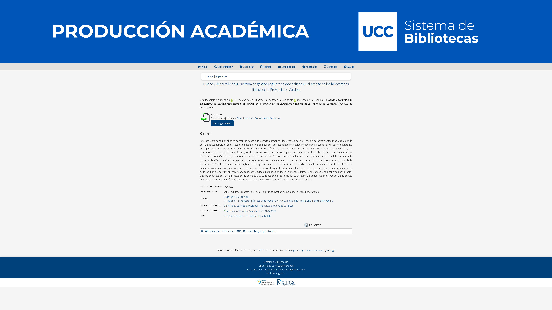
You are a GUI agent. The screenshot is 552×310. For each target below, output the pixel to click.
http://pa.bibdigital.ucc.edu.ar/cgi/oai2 (308, 250)
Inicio (204, 66)
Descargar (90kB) (222, 123)
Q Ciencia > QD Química (236, 196)
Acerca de (311, 66)
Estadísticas (288, 66)
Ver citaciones (268, 210)
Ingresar (209, 76)
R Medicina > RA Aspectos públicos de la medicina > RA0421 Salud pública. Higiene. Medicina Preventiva (278, 200)
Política (266, 66)
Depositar (248, 66)
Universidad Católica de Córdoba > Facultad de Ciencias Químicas (258, 205)
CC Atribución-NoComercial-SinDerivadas (258, 118)
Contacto (331, 66)
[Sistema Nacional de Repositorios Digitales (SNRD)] (266, 282)
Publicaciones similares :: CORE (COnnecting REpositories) (239, 231)
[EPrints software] (286, 282)
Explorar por (224, 66)
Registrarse (222, 76)
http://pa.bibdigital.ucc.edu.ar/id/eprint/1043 (247, 216)
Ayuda (350, 66)
